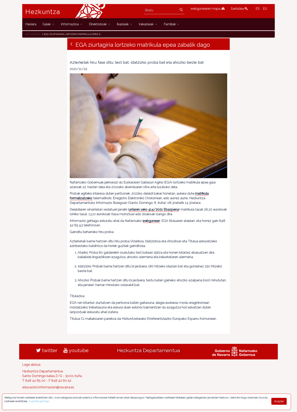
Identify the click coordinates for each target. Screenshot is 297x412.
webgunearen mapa (206, 9)
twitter (49, 350)
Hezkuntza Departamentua (148, 350)
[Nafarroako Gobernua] (234, 351)
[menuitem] (30, 24)
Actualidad (32, 34)
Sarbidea (238, 9)
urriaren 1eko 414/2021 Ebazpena (154, 209)
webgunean (151, 221)
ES (258, 9)
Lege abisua (31, 364)
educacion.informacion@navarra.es (48, 387)
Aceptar (279, 401)
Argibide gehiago (38, 401)
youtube (78, 350)
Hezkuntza (42, 11)
